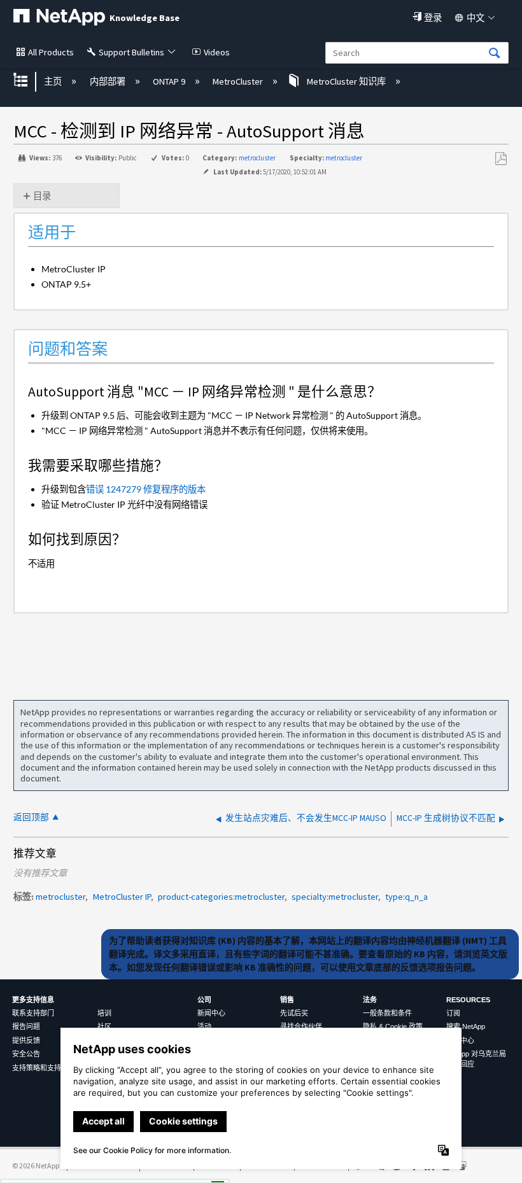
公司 (204, 1000)
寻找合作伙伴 (301, 1026)
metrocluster (257, 157)
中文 (475, 18)
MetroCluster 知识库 (346, 81)
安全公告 (26, 1054)
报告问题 (26, 1026)
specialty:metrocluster (335, 896)
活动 (204, 1026)
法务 (370, 1000)
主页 (54, 81)
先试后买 (294, 1013)
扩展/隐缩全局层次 (28, 81)
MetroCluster (239, 81)
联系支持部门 (33, 1013)
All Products (51, 52)
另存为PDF (501, 158)
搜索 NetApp (465, 1026)
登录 (433, 18)
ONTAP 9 (170, 81)
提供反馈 (26, 1040)
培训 (104, 1013)
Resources (468, 1000)
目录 (42, 196)
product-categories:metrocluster (221, 896)
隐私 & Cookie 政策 (393, 1026)
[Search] (495, 54)
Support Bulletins (131, 52)
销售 (287, 1000)
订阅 (453, 1013)
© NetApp (35, 1165)
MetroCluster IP (122, 896)
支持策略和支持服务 (43, 1068)
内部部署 (108, 81)
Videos (217, 52)
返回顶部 (31, 817)
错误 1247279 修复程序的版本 (146, 489)
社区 (104, 1026)
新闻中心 (211, 1013)
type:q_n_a (406, 896)
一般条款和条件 (387, 1013)
